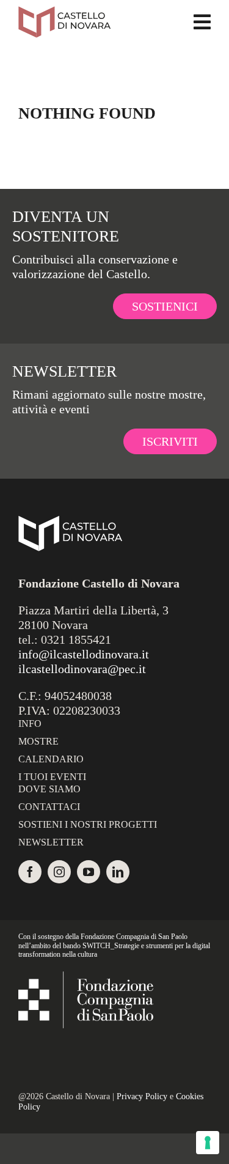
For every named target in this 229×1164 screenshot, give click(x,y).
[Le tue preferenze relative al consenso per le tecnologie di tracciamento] (207, 1142)
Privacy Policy (142, 1096)
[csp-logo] (85, 977)
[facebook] (30, 871)
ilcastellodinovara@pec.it (82, 669)
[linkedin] (117, 871)
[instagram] (59, 871)
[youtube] (88, 871)
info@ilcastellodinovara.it (83, 654)
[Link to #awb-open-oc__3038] (202, 22)
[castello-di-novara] (64, 12)
